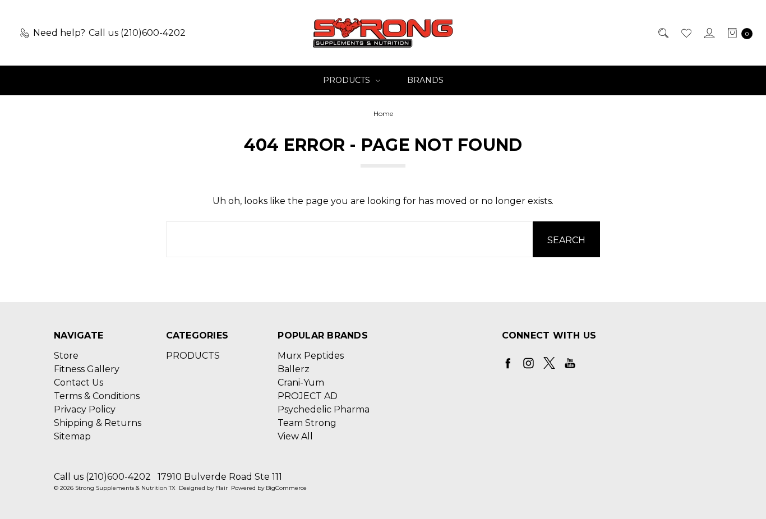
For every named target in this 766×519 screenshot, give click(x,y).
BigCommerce (286, 488)
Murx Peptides (311, 355)
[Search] (662, 33)
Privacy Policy (85, 409)
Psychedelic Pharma (324, 409)
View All (295, 436)
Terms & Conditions (97, 396)
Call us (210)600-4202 (102, 476)
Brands (425, 80)
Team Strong (307, 423)
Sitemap (72, 436)
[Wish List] (685, 33)
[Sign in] (708, 33)
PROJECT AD (308, 396)
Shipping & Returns (97, 423)
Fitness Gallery (86, 369)
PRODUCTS (347, 80)
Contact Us (78, 382)
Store (66, 355)
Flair (221, 488)
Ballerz (294, 369)
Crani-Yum (301, 382)
